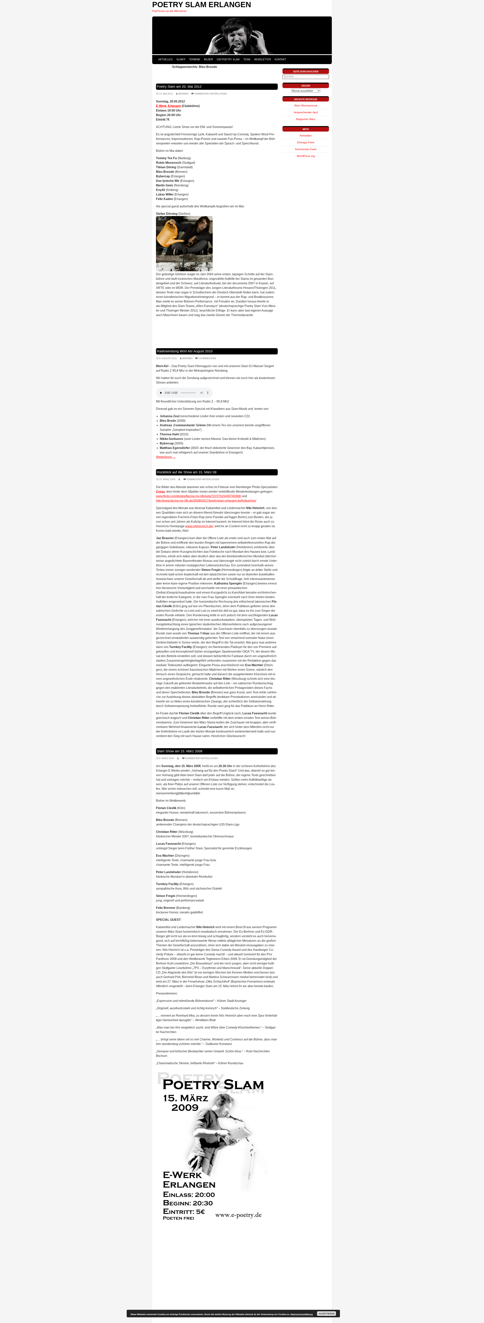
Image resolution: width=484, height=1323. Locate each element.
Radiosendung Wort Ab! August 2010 (185, 351)
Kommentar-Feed (305, 149)
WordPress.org (306, 155)
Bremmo (183, 93)
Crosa (160, 491)
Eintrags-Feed (305, 142)
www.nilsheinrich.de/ (199, 526)
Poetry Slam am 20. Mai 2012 (179, 86)
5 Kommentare (207, 358)
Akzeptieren (327, 1313)
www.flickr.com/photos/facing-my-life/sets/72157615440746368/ (198, 496)
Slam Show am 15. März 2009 (179, 751)
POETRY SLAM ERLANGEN (201, 4)
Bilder (208, 59)
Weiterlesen (166, 457)
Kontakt (280, 59)
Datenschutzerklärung (302, 1314)
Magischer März (305, 119)
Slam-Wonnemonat (305, 105)
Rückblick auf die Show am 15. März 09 (186, 472)
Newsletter (262, 59)
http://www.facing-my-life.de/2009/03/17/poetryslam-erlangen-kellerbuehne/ (206, 500)
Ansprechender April (306, 112)
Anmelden (306, 135)
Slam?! (180, 59)
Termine (194, 59)
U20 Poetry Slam (228, 59)
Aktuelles (165, 59)
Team (246, 59)
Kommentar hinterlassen (210, 93)
